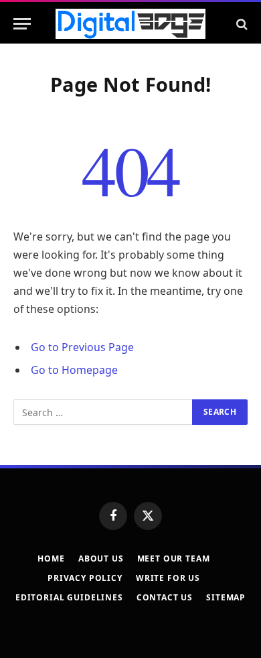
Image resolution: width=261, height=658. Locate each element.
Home (50, 558)
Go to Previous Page (82, 347)
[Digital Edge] (130, 24)
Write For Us (168, 578)
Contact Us (165, 597)
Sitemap (226, 597)
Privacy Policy (85, 578)
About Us (101, 558)
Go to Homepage (74, 370)
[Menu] (22, 24)
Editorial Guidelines (69, 597)
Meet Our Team (173, 558)
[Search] (241, 24)
